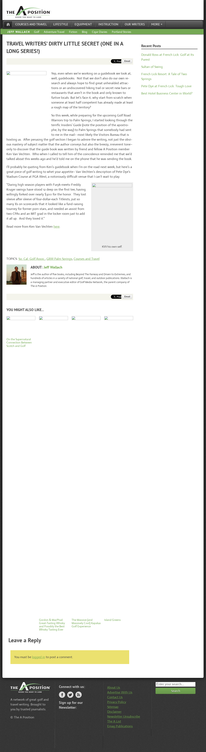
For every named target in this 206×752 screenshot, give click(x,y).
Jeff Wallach (18, 32)
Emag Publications (120, 726)
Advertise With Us (119, 692)
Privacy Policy (116, 702)
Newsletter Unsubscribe (123, 716)
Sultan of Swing (152, 67)
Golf (36, 32)
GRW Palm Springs (59, 259)
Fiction (73, 32)
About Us (113, 687)
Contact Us (115, 697)
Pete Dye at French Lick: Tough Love (166, 86)
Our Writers (135, 24)
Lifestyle (60, 24)
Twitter (70, 695)
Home (8, 24)
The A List (114, 721)
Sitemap (112, 707)
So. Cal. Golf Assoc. (32, 259)
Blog (84, 32)
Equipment (83, 24)
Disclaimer (114, 711)
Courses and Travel (31, 24)
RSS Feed (78, 695)
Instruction (108, 24)
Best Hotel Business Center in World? (167, 93)
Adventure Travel (54, 32)
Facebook (62, 695)
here (57, 226)
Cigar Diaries (99, 32)
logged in (38, 657)
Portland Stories (121, 32)
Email (127, 61)
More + (156, 24)
